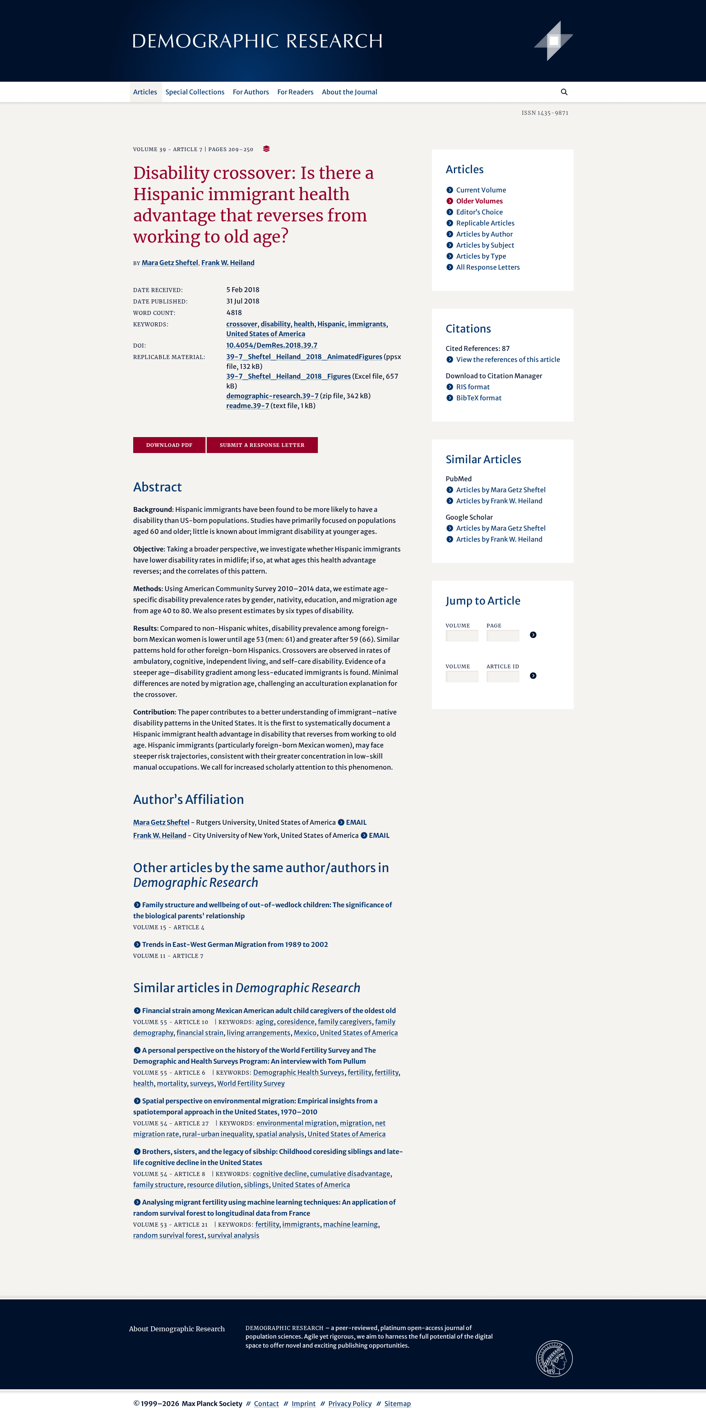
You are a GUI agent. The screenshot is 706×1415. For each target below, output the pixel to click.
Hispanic (331, 324)
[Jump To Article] (533, 634)
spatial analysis (280, 1134)
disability (275, 324)
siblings (256, 1185)
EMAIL (356, 822)
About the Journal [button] (350, 92)
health (304, 324)
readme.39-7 (247, 406)
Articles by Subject (485, 245)
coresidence (296, 1022)
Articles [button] (145, 92)
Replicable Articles (485, 223)
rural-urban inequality (217, 1134)
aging (265, 1022)
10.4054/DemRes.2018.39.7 (271, 345)
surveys (202, 1083)
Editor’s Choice (479, 212)
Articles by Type (481, 256)
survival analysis (233, 1235)
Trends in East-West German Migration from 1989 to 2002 (235, 944)
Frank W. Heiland (228, 263)
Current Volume (481, 190)
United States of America (265, 334)
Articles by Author (484, 234)
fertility (359, 1072)
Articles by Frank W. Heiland (499, 501)
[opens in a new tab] (554, 1358)
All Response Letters (488, 267)
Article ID (503, 666)
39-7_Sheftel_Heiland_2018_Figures (288, 376)
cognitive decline (280, 1173)
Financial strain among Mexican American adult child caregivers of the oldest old (269, 1011)
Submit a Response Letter (262, 445)
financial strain (199, 1033)
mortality (172, 1083)
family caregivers (345, 1022)
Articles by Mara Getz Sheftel (501, 490)
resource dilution (214, 1185)
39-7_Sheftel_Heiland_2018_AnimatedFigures (304, 357)
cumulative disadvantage (350, 1173)
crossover (241, 324)
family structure (158, 1185)
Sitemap (397, 1403)
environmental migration (297, 1123)
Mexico (305, 1033)
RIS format (473, 387)
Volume (458, 626)
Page (494, 626)
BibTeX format (479, 398)
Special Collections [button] (195, 92)
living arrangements (258, 1033)
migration (356, 1123)
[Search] (564, 92)
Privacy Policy (350, 1403)
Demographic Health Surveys (298, 1072)
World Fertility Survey (251, 1083)
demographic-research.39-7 (272, 396)
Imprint (304, 1403)
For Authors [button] (251, 92)
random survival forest (168, 1235)
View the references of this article (508, 359)
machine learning (350, 1224)
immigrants (367, 324)
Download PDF (169, 445)
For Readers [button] (295, 92)
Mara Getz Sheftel (170, 263)
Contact (266, 1403)
